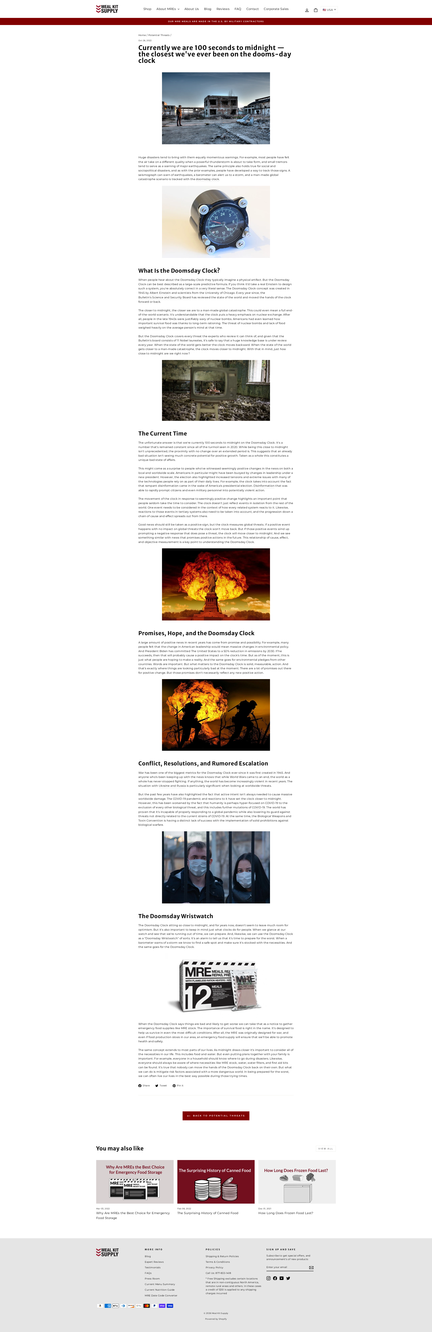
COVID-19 (258, 807)
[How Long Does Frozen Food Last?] (297, 1182)
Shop (147, 9)
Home (142, 35)
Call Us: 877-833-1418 (218, 1273)
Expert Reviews (154, 1262)
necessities (207, 1062)
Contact (252, 9)
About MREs (166, 9)
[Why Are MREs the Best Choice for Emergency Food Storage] (135, 1182)
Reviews (223, 9)
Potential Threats (159, 35)
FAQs (148, 1273)
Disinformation (264, 485)
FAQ (238, 9)
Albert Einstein (160, 292)
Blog (207, 9)
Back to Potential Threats (218, 1115)
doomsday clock (207, 179)
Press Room (152, 1278)
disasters (153, 157)
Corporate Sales (276, 9)
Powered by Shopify (216, 1319)
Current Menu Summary (160, 1284)
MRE (184, 1028)
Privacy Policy (214, 1267)
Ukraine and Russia (172, 785)
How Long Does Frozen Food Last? (285, 1213)
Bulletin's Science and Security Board (164, 297)
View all (325, 1148)
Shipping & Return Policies (222, 1256)
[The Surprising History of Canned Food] (216, 1182)
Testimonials (152, 1267)
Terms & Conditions (218, 1262)
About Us (191, 9)
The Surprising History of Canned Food (207, 1213)
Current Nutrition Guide (159, 1289)
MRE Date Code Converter (161, 1295)
